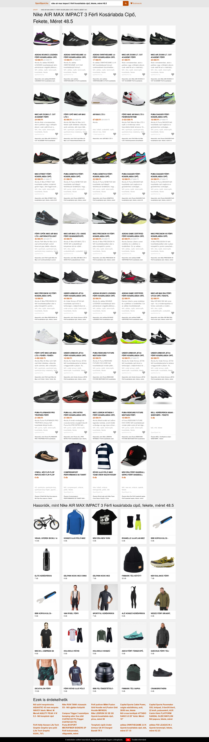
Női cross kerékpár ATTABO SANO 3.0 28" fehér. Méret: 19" (133, 716)
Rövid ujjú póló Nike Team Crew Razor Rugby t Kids (104, 474)
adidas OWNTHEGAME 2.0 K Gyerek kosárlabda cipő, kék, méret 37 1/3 (133, 727)
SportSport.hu (41, 3)
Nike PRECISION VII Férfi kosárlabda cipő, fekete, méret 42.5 (45, 295)
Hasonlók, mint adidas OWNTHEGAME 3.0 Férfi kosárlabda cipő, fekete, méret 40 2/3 (104, 81)
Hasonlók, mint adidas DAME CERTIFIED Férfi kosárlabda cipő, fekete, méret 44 (132, 319)
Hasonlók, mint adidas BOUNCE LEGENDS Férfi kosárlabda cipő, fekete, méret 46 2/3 (45, 81)
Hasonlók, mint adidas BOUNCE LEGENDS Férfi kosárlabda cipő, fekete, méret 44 (103, 319)
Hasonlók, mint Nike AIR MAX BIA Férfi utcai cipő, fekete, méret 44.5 (161, 318)
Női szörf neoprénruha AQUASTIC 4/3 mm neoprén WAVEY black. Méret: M (45, 707)
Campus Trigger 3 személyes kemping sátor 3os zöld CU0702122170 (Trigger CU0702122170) (75, 717)
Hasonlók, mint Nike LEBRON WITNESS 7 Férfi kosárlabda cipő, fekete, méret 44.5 (103, 439)
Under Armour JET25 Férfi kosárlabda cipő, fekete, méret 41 (133, 355)
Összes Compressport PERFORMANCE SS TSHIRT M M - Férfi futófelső (74, 498)
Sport (35, 10)
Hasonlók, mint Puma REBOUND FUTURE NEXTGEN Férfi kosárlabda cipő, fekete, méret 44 (133, 439)
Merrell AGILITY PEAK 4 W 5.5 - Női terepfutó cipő (45, 714)
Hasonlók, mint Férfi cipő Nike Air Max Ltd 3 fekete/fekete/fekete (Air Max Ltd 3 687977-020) (74, 140)
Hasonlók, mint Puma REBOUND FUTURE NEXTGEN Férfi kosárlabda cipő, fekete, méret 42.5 (104, 379)
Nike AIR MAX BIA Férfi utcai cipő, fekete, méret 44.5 (161, 295)
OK (128, 740)
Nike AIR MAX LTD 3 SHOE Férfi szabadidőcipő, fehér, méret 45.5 (75, 236)
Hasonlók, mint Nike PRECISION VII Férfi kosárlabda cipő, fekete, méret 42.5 (46, 319)
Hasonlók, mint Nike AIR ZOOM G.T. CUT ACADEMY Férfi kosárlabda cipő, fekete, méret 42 (46, 140)
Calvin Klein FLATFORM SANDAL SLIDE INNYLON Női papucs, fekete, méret (161, 716)
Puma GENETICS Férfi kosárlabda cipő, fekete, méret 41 (102, 176)
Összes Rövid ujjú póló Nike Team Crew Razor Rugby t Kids (104, 497)
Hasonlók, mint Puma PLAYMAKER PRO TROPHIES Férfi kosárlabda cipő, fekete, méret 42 (46, 439)
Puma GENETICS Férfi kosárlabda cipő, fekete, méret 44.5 (73, 176)
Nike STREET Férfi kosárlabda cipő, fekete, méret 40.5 (43, 176)
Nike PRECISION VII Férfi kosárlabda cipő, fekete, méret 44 (103, 236)
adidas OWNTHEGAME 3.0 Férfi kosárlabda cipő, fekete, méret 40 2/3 (104, 57)
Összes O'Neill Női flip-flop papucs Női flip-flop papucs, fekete (46, 497)
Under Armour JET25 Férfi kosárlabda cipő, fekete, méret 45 (75, 295)
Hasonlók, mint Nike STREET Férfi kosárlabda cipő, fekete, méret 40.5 (46, 199)
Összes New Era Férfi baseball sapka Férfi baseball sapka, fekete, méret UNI (133, 498)
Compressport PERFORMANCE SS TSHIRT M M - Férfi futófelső (75, 474)
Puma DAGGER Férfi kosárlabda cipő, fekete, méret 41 (160, 117)
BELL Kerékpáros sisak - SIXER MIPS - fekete (162, 413)
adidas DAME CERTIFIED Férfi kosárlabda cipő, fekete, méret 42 (133, 236)
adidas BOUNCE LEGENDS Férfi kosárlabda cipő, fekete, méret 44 (104, 295)
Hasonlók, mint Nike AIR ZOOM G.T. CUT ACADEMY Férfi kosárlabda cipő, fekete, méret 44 (162, 81)
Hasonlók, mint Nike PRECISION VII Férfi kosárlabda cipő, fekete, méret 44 (104, 260)
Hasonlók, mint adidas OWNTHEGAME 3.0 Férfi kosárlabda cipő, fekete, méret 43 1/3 (75, 81)
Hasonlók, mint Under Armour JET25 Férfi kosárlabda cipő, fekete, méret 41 (133, 379)
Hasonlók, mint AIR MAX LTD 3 (102, 138)
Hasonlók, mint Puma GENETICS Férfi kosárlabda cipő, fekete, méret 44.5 (75, 200)
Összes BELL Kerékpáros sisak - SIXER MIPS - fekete (161, 438)
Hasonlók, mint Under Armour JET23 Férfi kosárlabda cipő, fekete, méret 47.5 (75, 379)
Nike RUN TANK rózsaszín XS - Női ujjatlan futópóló (74, 706)
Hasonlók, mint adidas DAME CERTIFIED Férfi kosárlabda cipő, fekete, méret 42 (132, 260)
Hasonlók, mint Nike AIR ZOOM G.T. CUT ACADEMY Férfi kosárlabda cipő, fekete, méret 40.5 (133, 81)
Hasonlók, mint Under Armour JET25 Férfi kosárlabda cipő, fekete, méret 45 (75, 319)
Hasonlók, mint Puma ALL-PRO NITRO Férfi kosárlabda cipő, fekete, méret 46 (75, 439)
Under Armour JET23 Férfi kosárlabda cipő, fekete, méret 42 (162, 355)
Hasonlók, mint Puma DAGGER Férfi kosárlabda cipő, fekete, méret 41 (162, 139)
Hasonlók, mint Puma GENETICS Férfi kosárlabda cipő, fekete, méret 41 (104, 200)
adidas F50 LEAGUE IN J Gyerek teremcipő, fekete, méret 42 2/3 (160, 727)
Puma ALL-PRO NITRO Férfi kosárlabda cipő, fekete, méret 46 (75, 415)
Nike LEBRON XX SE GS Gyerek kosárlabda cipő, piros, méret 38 (102, 716)
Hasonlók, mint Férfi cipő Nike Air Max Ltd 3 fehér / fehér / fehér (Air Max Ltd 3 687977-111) (45, 379)
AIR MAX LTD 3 (99, 114)
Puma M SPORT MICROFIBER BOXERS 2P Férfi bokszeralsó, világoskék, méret (74, 729)
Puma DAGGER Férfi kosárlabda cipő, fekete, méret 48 (131, 176)
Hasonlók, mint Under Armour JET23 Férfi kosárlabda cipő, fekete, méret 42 (162, 379)
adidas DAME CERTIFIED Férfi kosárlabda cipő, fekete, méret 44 (133, 295)
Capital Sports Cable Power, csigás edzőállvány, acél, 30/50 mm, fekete (133, 707)
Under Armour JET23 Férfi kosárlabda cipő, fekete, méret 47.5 (75, 355)
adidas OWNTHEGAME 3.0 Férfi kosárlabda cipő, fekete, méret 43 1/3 (75, 57)
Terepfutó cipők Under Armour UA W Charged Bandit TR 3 (101, 727)
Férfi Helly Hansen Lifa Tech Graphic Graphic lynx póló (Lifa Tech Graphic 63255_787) (46, 729)
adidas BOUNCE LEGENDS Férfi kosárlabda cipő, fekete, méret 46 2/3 (46, 57)
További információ (139, 739)
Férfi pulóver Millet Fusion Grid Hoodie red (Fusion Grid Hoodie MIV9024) (104, 707)
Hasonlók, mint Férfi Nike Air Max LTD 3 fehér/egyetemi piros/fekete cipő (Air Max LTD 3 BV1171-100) (132, 140)
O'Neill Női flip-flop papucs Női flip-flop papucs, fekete (44, 474)
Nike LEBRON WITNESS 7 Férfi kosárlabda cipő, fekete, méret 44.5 (104, 415)
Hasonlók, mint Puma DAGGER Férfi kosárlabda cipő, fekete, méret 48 (133, 199)
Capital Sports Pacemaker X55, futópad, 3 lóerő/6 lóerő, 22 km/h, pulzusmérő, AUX (162, 707)
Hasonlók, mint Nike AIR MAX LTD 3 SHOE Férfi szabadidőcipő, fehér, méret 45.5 (75, 260)
